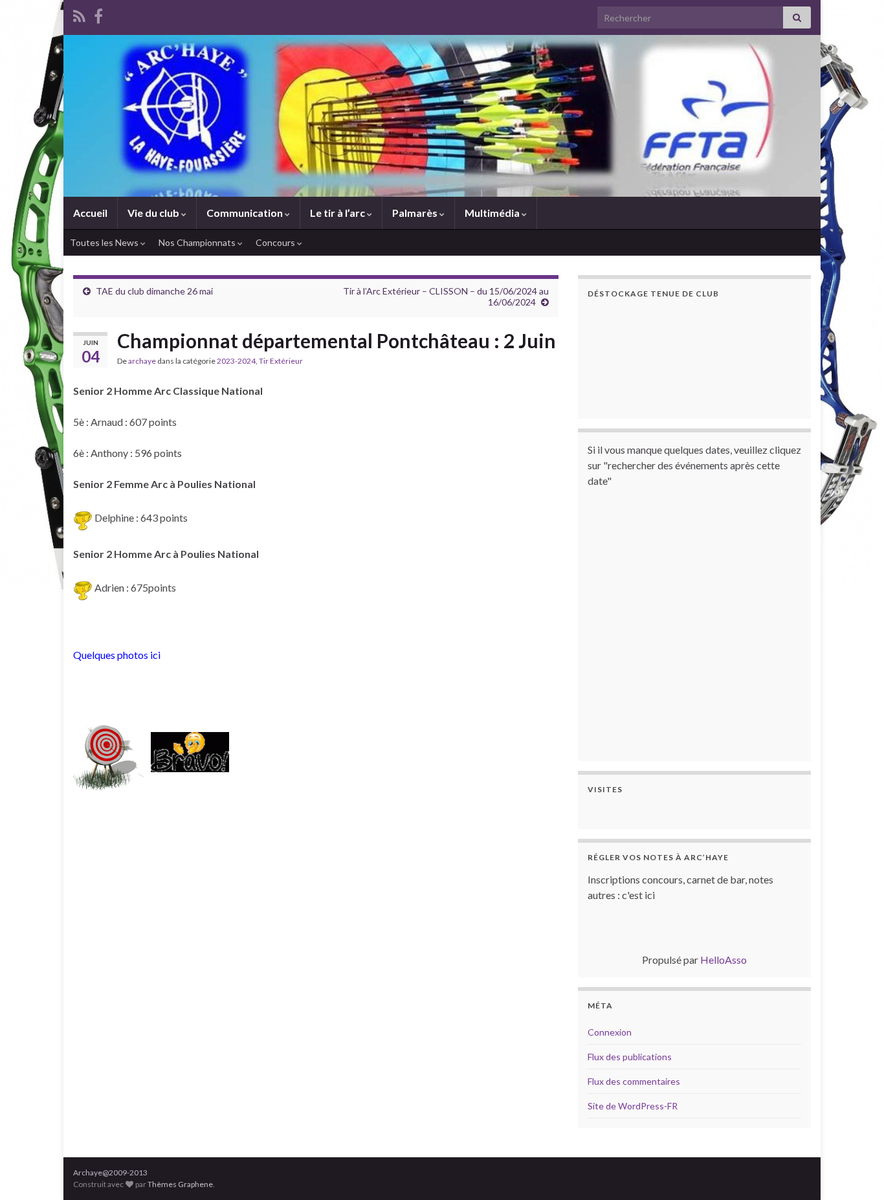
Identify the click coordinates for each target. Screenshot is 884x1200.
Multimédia (493, 212)
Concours (276, 242)
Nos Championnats (198, 242)
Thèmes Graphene (180, 1184)
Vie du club (154, 212)
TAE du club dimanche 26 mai (154, 290)
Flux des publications (630, 1056)
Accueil (90, 212)
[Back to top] (855, 1171)
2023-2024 (236, 361)
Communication (245, 212)
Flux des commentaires (634, 1081)
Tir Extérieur (281, 361)
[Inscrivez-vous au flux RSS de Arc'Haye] (79, 14)
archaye (142, 361)
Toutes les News (105, 242)
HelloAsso (723, 959)
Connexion (610, 1032)
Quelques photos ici (116, 655)
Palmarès (415, 212)
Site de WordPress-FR (633, 1105)
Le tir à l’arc (338, 212)
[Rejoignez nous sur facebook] (98, 14)
